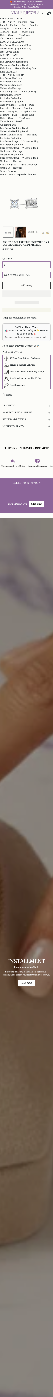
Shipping (7, 317)
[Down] (48, 232)
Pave (14, 32)
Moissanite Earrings (10, 88)
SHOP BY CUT (7, 22)
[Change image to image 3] (33, 232)
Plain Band (6, 68)
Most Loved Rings (9, 51)
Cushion (34, 25)
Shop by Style (28, 111)
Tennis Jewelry (28, 91)
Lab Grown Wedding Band (14, 61)
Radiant (14, 25)
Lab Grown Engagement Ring (15, 45)
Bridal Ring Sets (8, 91)
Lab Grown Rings (9, 141)
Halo (2, 35)
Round (3, 25)
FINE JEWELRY (8, 71)
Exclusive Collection (11, 98)
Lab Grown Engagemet (12, 101)
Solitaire (4, 115)
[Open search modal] (43, 13)
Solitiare (4, 32)
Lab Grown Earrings (10, 81)
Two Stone (24, 35)
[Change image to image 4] (45, 232)
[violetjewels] (25, 13)
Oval (32, 22)
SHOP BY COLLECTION (12, 41)
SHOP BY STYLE (22, 28)
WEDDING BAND (9, 55)
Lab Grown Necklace (11, 78)
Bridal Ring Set (8, 164)
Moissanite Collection (11, 154)
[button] (26, 293)
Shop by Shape (8, 105)
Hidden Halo (27, 32)
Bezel (19, 38)
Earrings (17, 151)
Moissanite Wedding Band (14, 65)
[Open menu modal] (4, 13)
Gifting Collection (28, 164)
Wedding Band (8, 125)
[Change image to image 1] (8, 232)
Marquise (5, 28)
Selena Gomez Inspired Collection (18, 174)
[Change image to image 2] (20, 232)
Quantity (7, 258)
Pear (24, 25)
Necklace (5, 151)
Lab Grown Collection (11, 144)
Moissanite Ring (30, 141)
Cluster (12, 35)
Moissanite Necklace (11, 85)
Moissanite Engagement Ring (15, 48)
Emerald (22, 22)
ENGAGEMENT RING (11, 18)
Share (9, 394)
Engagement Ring (9, 148)
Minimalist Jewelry (10, 95)
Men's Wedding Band (26, 68)
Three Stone (6, 38)
